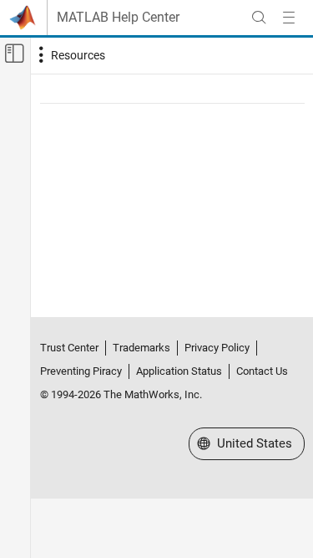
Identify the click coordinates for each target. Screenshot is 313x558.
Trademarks (141, 347)
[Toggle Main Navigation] (289, 17)
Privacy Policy (217, 347)
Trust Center (69, 347)
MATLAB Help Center (118, 17)
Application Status (179, 371)
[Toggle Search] (259, 17)
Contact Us (262, 371)
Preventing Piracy (81, 371)
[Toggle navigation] (70, 55)
